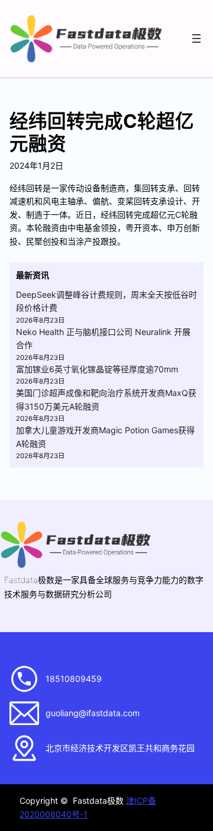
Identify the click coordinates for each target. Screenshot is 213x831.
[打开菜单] (196, 38)
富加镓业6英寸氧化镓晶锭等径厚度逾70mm (97, 369)
